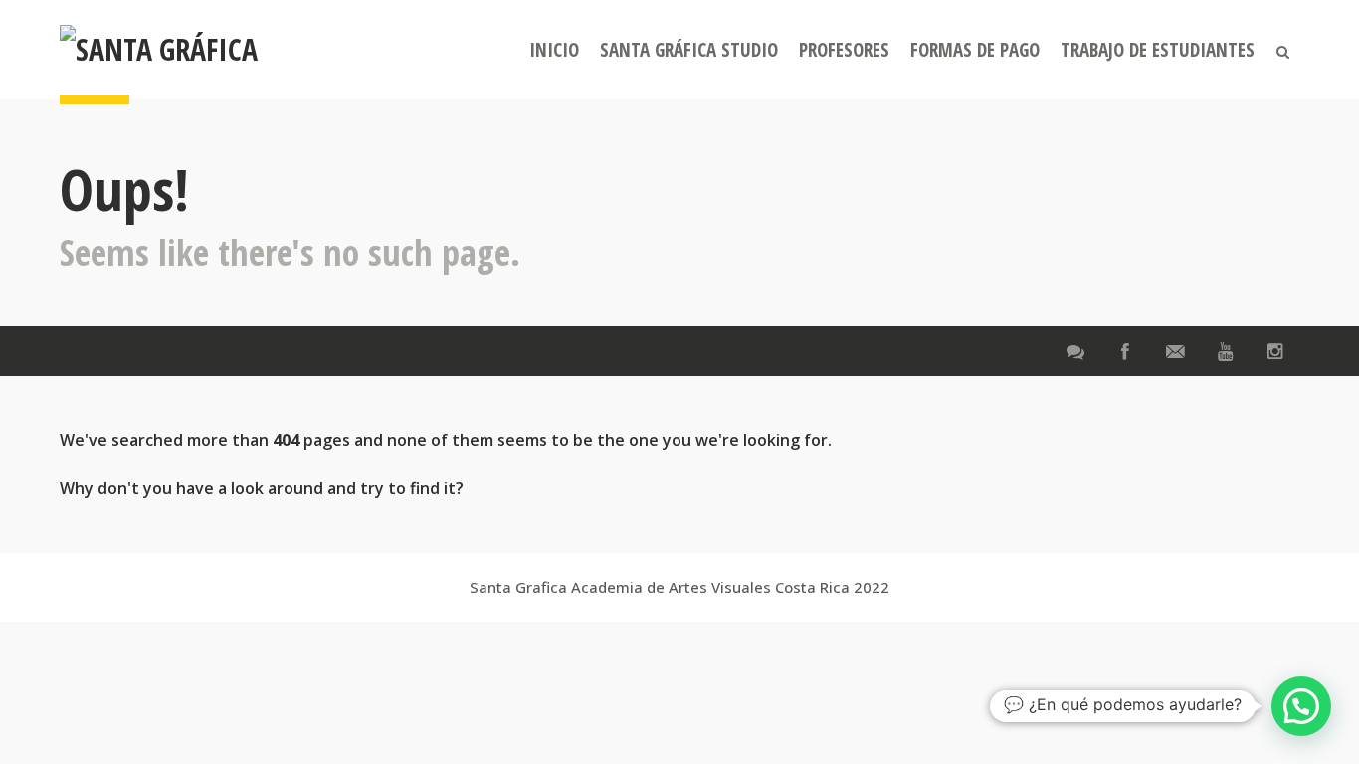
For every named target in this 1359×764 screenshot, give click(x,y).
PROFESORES (844, 50)
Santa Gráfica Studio (689, 50)
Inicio (554, 50)
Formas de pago (975, 50)
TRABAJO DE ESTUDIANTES (1158, 50)
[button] (1301, 706)
